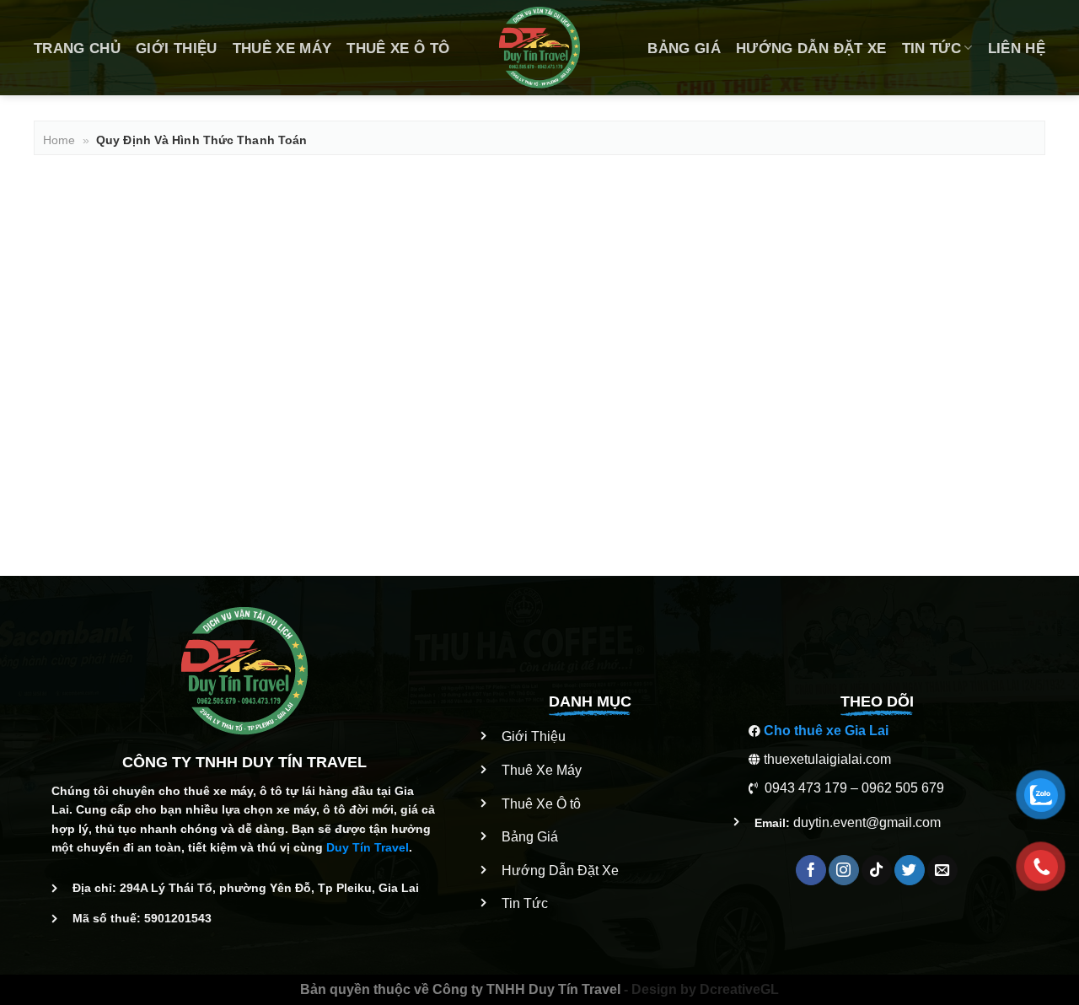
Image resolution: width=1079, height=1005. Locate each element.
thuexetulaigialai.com (827, 759)
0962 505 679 (903, 788)
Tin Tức (525, 903)
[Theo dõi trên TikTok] (877, 870)
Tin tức (931, 48)
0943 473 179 (806, 788)
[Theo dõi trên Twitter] (909, 870)
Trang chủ (77, 48)
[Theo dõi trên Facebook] (811, 870)
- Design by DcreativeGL (699, 989)
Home (59, 140)
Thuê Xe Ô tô (541, 804)
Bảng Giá (684, 48)
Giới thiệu (176, 48)
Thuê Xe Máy (282, 48)
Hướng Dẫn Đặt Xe (560, 870)
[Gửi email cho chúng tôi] (942, 870)
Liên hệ (1016, 48)
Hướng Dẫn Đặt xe (811, 48)
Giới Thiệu (534, 736)
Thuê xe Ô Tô (397, 48)
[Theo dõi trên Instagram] (844, 870)
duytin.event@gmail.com (867, 822)
